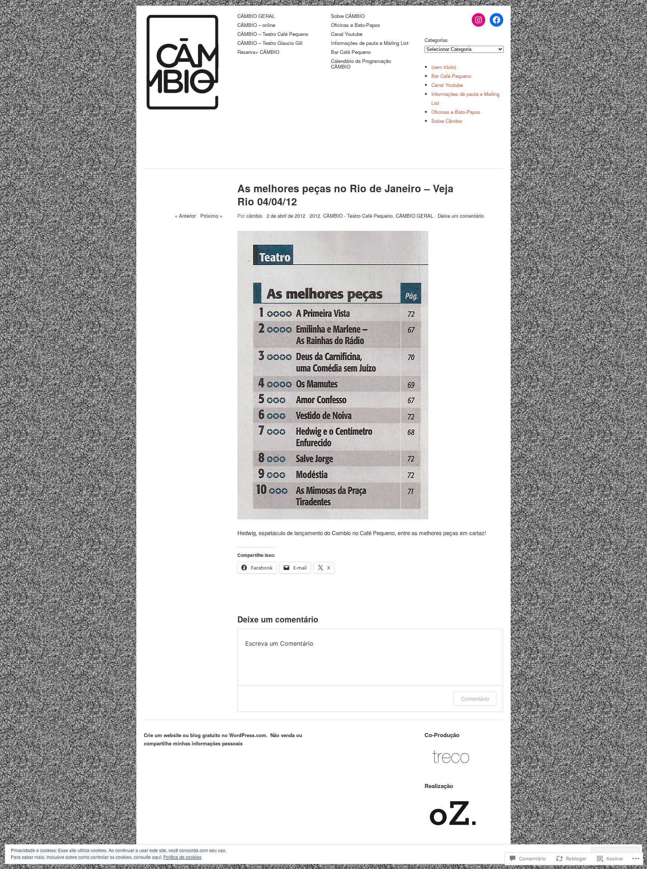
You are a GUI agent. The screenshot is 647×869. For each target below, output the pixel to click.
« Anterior (185, 215)
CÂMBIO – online (256, 25)
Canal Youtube (346, 34)
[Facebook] (496, 20)
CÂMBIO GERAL (256, 16)
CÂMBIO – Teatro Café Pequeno (272, 34)
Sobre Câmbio (446, 120)
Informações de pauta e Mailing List (369, 43)
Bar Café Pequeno (351, 52)
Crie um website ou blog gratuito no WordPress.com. (206, 735)
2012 (315, 215)
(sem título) (443, 66)
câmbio (254, 215)
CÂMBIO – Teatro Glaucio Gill (270, 43)
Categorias (436, 39)
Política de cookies (182, 857)
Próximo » (211, 215)
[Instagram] (478, 20)
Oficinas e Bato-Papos (355, 25)
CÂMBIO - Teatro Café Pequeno (358, 215)
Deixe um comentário (461, 215)
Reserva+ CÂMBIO (258, 52)
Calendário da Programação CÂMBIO (361, 64)
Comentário (475, 698)
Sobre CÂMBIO (348, 16)
